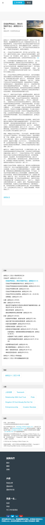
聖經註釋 (9, 483)
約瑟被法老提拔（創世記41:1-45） (16, 326)
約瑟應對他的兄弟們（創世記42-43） (17, 344)
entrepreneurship (11, 407)
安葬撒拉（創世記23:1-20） (14, 297)
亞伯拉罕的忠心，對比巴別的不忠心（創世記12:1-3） (22, 281)
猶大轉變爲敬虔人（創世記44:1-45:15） (18, 347)
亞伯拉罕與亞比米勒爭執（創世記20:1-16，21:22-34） (23, 294)
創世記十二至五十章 (12, 375)
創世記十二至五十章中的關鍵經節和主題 (16, 358)
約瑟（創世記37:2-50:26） (12, 316)
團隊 (8, 466)
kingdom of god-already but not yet (18, 402)
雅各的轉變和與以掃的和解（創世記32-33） (19, 312)
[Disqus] (22, 238)
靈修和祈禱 (10, 490)
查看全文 (7, 197)
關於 (8, 463)
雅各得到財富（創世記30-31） (15, 310)
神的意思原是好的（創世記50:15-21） (17, 352)
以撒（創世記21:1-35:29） (12, 300)
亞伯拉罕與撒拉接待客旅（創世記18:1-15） (19, 291)
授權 (8, 469)
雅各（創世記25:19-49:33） (12, 302)
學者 (8, 506)
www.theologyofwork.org (19, 428)
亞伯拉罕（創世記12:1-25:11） (13, 278)
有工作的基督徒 (12, 510)
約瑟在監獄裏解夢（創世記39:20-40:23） (18, 324)
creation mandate (29, 407)
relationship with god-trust (15, 397)
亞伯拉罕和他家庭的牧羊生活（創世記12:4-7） (20, 283)
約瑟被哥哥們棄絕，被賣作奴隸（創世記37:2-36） (21, 318)
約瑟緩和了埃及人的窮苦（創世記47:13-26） (21, 336)
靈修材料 (9, 486)
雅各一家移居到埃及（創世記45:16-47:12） (19, 350)
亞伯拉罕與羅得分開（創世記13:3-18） (18, 289)
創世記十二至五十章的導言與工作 (14, 275)
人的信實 (8, 392)
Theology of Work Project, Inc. (24, 426)
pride (33, 397)
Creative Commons (17, 430)
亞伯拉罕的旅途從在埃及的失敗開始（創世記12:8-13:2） (23, 286)
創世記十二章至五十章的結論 (13, 355)
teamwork (20, 392)
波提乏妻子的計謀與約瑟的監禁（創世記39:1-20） (21, 321)
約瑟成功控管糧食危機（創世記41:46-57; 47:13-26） (22, 329)
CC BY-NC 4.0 (9, 431)
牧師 (8, 503)
